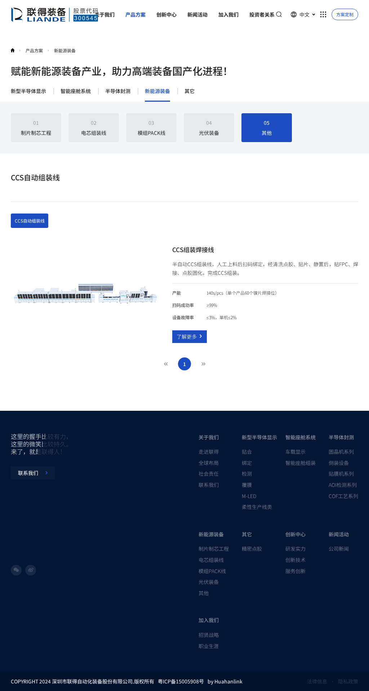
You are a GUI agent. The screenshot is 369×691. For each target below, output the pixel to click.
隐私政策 (348, 681)
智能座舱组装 (300, 462)
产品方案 (34, 50)
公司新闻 (339, 548)
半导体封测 (117, 91)
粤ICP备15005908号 (181, 681)
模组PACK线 (212, 571)
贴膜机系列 (341, 473)
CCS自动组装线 (30, 220)
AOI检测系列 (343, 484)
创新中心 (295, 534)
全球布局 (209, 462)
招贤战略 (209, 634)
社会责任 (209, 473)
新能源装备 (157, 91)
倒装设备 (339, 462)
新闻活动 (339, 534)
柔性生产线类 (257, 506)
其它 (189, 91)
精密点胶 (252, 548)
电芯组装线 (211, 559)
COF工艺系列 (343, 495)
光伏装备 (209, 581)
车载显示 (295, 451)
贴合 (247, 451)
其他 (204, 593)
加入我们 (209, 620)
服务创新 (295, 571)
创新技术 (295, 559)
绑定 (247, 462)
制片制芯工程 (214, 548)
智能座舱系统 (76, 91)
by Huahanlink (225, 681)
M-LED (249, 495)
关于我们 (209, 437)
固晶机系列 (341, 451)
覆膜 (247, 484)
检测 (247, 473)
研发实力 (295, 548)
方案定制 (345, 14)
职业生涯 (209, 646)
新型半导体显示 (28, 91)
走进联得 (209, 451)
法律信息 (317, 681)
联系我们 (209, 484)
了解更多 (187, 336)
